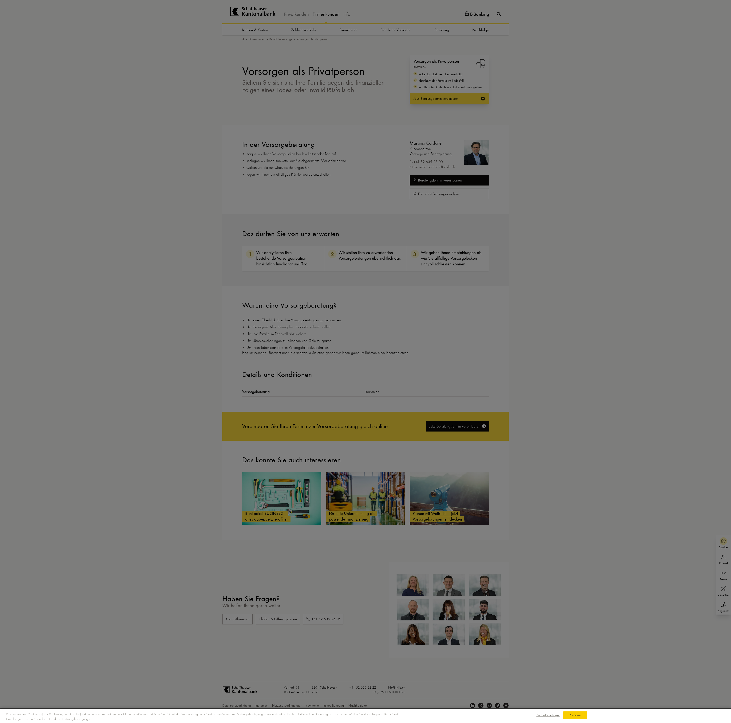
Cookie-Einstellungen (548, 715)
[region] (365, 715)
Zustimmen (575, 715)
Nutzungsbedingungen (76, 719)
